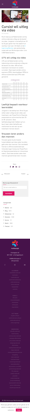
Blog (6, 211)
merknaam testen (15, 359)
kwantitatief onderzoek (15, 272)
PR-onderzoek (15, 371)
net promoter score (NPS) (15, 366)
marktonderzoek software (15, 318)
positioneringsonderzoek (15, 368)
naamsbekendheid (15, 364)
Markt (6, 223)
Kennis (7, 220)
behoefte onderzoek (15, 331)
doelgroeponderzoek (15, 343)
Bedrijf (7, 208)
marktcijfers (15, 275)
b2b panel (15, 297)
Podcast (7, 226)
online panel (15, 304)
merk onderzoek (15, 357)
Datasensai (8, 214)
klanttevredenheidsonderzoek (15, 352)
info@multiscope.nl (15, 258)
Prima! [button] (19, 410)
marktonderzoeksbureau (15, 279)
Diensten (7, 217)
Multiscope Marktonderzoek (14, 400)
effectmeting (15, 345)
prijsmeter (15, 376)
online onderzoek (15, 284)
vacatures (15, 289)
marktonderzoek (15, 277)
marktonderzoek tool (15, 320)
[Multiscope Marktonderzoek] (15, 245)
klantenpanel (15, 302)
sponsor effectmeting (15, 385)
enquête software (15, 315)
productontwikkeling (15, 380)
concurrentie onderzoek (15, 340)
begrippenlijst (15, 286)
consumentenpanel (15, 300)
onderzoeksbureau (15, 282)
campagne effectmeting (15, 338)
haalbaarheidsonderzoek (15, 347)
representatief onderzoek (15, 383)
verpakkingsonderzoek (15, 387)
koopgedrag (15, 354)
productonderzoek (15, 378)
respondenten (15, 307)
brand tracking (15, 333)
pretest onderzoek (15, 373)
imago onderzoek (15, 350)
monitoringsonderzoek (15, 361)
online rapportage (15, 322)
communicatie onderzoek (15, 336)
